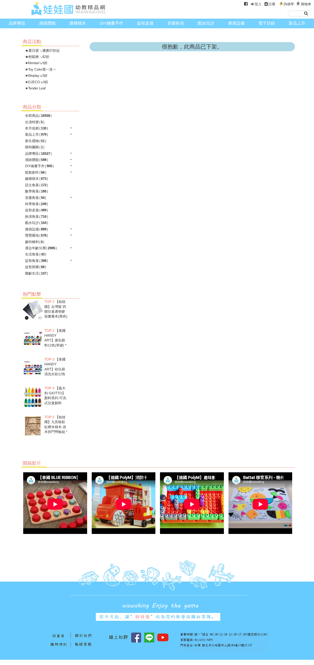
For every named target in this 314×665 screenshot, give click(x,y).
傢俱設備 (236, 23)
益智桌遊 (145, 23)
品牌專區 (17, 23)
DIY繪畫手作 (111, 23)
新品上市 (297, 23)
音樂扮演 (175, 23)
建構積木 (77, 23)
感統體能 (47, 23)
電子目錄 (266, 23)
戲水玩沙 (206, 23)
